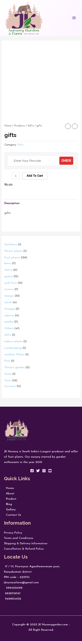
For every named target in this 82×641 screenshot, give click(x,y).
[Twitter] (38, 470)
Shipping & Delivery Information (25, 543)
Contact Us (12, 515)
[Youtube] (50, 470)
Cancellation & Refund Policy (24, 548)
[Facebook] (32, 470)
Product (10, 498)
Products (19, 126)
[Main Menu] (74, 18)
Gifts (31, 126)
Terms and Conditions (18, 538)
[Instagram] (44, 470)
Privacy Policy (13, 532)
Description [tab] (12, 203)
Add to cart (35, 175)
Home (8, 126)
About (9, 493)
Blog (8, 504)
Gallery (10, 509)
